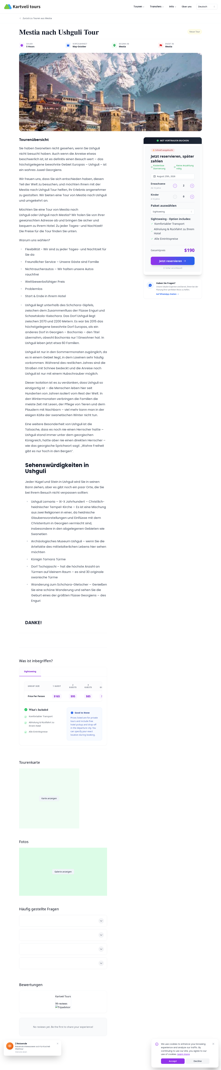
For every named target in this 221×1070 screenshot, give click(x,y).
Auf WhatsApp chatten (166, 294)
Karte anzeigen (49, 798)
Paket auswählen (163, 206)
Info (171, 6)
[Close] (213, 1043)
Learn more (183, 1054)
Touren (138, 6)
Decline (198, 1061)
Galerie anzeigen (63, 871)
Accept (173, 1061)
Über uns (187, 6)
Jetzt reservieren (170, 261)
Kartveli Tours (63, 996)
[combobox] (206, 6)
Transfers (155, 6)
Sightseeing (30, 671)
